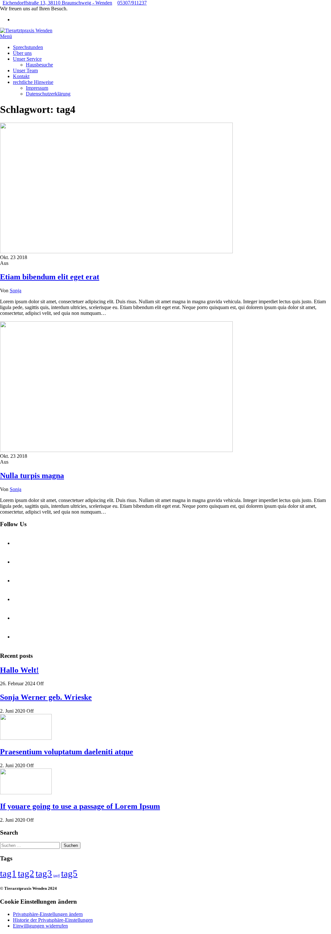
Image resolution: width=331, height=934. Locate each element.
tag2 (26, 873)
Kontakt (21, 76)
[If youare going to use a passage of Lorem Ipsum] (26, 792)
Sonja (15, 290)
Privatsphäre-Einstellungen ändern (48, 914)
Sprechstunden (28, 47)
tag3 (44, 873)
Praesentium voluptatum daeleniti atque (66, 752)
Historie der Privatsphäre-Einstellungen (53, 920)
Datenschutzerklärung (48, 93)
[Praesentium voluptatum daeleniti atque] (26, 738)
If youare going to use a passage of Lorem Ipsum (80, 806)
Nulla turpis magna (32, 475)
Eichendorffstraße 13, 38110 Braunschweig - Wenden (57, 2)
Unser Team (25, 70)
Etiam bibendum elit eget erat (49, 277)
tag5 (69, 873)
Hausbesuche (39, 64)
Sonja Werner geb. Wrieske (46, 697)
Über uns (22, 53)
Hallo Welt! (19, 670)
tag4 (56, 875)
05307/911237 (132, 2)
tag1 (8, 873)
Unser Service (27, 59)
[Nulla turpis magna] (116, 450)
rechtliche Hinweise (33, 82)
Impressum (37, 88)
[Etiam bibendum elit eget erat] (116, 251)
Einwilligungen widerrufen (40, 926)
